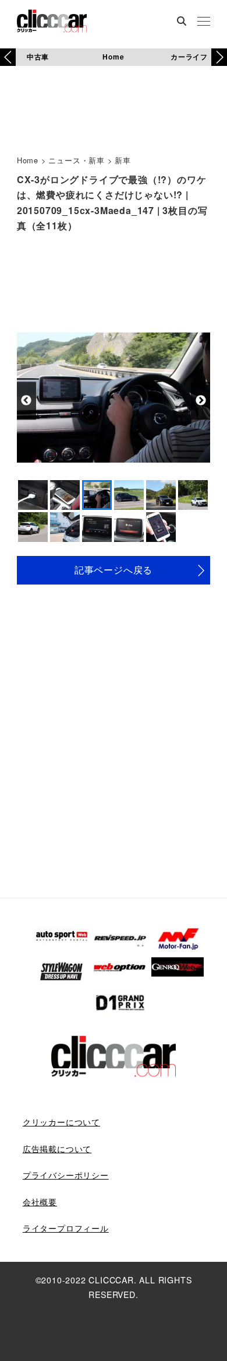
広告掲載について (57, 1148)
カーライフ (189, 56)
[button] (219, 57)
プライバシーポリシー (66, 1175)
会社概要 (40, 1202)
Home (113, 56)
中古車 (38, 56)
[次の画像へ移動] (200, 400)
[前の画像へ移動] (26, 400)
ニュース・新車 (76, 160)
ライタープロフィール (66, 1228)
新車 (123, 160)
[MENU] (203, 22)
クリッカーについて (61, 1122)
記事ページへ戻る (113, 569)
